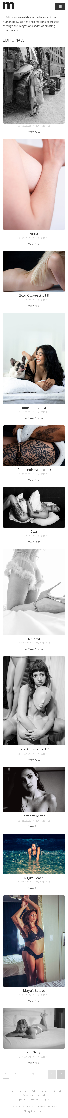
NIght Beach (34, 878)
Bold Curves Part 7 (34, 749)
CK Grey (34, 1052)
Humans (45, 1091)
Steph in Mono (34, 816)
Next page (60, 1078)
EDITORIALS (42, 125)
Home (10, 1091)
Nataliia (34, 639)
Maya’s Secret (34, 991)
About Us (28, 1094)
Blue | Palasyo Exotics (34, 470)
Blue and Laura (34, 408)
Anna (34, 234)
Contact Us (43, 1094)
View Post (34, 131)
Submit (57, 1091)
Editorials (22, 1091)
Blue (33, 531)
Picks (34, 1091)
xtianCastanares (24, 1106)
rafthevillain (51, 1106)
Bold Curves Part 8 (34, 295)
